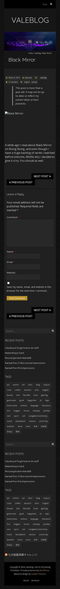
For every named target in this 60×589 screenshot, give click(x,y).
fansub (10, 395)
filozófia (26, 395)
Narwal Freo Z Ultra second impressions (25, 362)
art (23, 384)
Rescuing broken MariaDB (18, 357)
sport (16, 416)
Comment (13, 217)
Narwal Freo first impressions (20, 367)
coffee (17, 390)
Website (11, 272)
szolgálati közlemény (38, 416)
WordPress (44, 570)
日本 (36, 426)
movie (26, 410)
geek (22, 400)
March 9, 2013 (14, 77)
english (27, 82)
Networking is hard (14, 352)
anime (16, 384)
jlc (41, 400)
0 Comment (13, 82)
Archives (35, 580)
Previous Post (22, 182)
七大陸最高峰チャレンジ (22, 554)
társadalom (21, 421)
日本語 (43, 426)
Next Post (41, 176)
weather (10, 426)
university (43, 421)
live (8, 410)
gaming (44, 395)
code (9, 390)
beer (30, 384)
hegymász (31, 400)
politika (46, 410)
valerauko (28, 77)
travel (9, 421)
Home (30, 53)
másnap (36, 410)
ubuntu (32, 421)
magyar (17, 410)
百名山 (9, 431)
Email (10, 262)
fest (18, 395)
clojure (46, 384)
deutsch (27, 390)
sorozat (34, 82)
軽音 (18, 431)
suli (23, 416)
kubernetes (12, 405)
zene (28, 426)
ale (8, 384)
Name (11, 251)
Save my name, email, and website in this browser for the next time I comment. (29, 288)
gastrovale (11, 400)
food (36, 395)
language (34, 405)
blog (38, 384)
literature (46, 405)
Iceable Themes (38, 574)
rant (8, 416)
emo (37, 390)
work (20, 426)
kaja (47, 400)
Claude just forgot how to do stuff (22, 347)
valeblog (37, 53)
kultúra (24, 405)
